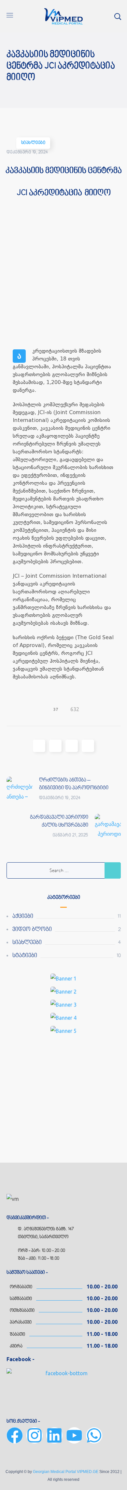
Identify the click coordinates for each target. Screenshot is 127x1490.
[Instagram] (34, 1435)
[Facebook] (15, 1435)
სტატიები (24, 956)
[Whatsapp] (94, 1435)
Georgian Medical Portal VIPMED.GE (65, 1471)
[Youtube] (74, 1435)
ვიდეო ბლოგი (32, 929)
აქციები (22, 916)
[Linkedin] (54, 1435)
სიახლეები (33, 143)
